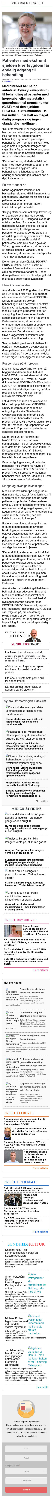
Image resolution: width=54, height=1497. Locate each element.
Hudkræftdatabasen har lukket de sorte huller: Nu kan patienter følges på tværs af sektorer (35, 1157)
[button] (3, 3)
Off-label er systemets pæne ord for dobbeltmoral (24, 679)
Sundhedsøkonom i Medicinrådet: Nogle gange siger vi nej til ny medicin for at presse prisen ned (24, 862)
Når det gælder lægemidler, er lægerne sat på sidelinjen (23, 687)
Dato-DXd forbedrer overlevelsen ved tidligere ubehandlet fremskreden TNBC (26, 961)
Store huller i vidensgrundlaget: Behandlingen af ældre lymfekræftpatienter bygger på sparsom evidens (24, 771)
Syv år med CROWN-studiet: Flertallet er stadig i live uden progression (21, 1211)
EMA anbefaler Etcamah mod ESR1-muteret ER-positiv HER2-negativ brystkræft (25, 952)
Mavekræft (8, 81)
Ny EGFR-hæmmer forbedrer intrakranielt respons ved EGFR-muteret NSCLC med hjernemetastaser (23, 1222)
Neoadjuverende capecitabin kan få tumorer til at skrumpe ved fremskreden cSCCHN (24, 1121)
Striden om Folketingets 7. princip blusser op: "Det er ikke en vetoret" (25, 884)
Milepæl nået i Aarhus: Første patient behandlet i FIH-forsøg (23, 784)
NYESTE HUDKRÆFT (19, 1113)
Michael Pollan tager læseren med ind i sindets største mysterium (16, 1322)
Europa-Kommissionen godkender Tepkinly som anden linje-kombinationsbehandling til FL (25, 793)
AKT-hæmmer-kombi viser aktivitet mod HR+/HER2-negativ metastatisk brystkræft (25, 942)
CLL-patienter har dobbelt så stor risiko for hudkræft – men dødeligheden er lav (30, 1131)
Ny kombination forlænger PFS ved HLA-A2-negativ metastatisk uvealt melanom (24, 1144)
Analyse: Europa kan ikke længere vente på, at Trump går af (24, 851)
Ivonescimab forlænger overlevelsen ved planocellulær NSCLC (35, 1198)
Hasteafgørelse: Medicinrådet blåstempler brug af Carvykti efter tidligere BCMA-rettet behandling (25, 746)
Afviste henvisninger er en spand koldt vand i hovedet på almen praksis (24, 669)
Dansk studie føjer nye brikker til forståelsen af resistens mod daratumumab (24, 721)
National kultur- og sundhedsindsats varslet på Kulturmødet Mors (21, 1252)
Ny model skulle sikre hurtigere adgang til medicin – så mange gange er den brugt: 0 (26, 828)
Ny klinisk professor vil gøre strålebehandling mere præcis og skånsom (33, 1062)
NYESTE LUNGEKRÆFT (21, 1182)
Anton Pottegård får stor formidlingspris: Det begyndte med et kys (16, 1282)
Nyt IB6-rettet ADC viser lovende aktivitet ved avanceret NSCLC (23, 1189)
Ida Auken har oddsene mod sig (24, 652)
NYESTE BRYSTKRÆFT (20, 920)
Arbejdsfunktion (12, 1465)
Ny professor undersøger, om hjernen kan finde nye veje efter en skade (33, 1086)
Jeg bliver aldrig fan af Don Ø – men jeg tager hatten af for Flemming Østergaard (14, 1357)
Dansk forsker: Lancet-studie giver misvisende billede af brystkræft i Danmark (35, 930)
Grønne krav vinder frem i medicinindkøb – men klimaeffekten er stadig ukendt (25, 907)
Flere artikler (42, 801)
